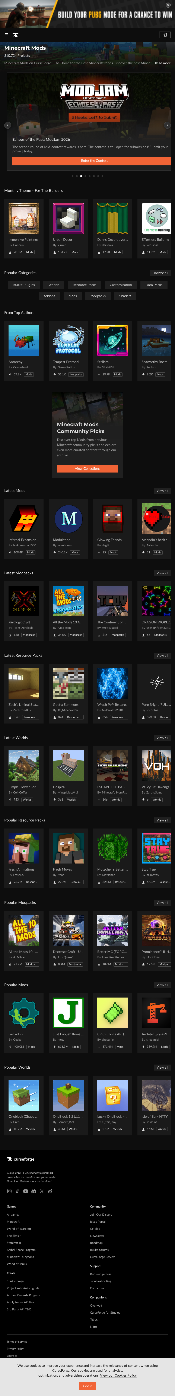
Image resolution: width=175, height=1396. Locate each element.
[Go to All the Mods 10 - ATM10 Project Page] (24, 941)
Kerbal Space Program (21, 1250)
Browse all (160, 273)
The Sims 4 (14, 1235)
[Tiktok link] (17, 1191)
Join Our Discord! (101, 1214)
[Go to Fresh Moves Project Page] (68, 858)
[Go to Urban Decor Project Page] (68, 228)
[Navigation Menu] (6, 35)
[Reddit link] (49, 1191)
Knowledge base (100, 1274)
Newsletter (97, 1235)
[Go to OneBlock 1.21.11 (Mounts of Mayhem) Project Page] (68, 1105)
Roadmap (96, 1242)
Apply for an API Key (20, 1302)
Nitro (93, 1326)
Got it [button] (87, 1386)
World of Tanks (17, 1264)
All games (13, 1214)
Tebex (94, 1319)
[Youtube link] (25, 1191)
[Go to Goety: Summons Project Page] (68, 694)
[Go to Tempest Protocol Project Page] (68, 351)
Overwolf (96, 1305)
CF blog (95, 1228)
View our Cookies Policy (118, 1375)
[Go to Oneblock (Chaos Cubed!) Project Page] (24, 1105)
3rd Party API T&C (19, 1309)
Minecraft (13, 1221)
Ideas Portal (97, 1221)
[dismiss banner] (168, 5)
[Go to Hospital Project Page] (68, 776)
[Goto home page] (15, 34)
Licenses (12, 1356)
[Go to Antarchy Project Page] (24, 351)
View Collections (87, 468)
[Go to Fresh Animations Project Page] (24, 858)
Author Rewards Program (23, 1295)
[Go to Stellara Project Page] (112, 351)
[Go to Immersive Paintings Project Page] (24, 228)
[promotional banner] (87, 14)
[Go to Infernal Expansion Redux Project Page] (24, 529)
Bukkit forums (99, 1250)
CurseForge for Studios (105, 1312)
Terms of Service (17, 1342)
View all (162, 491)
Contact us (97, 1288)
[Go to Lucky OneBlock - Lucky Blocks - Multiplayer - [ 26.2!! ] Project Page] (112, 1105)
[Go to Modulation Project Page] (68, 529)
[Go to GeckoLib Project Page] (24, 1023)
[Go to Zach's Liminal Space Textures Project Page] (24, 694)
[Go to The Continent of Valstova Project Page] (112, 611)
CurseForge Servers (102, 1257)
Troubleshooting (100, 1281)
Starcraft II (14, 1242)
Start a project (16, 1281)
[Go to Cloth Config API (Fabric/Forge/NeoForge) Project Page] (112, 1023)
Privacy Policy (15, 1349)
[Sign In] (165, 35)
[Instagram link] (9, 1191)
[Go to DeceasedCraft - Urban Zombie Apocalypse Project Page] (68, 941)
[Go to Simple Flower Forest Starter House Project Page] (24, 776)
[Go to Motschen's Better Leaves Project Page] (112, 858)
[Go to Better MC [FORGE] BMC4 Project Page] (112, 941)
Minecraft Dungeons (20, 1257)
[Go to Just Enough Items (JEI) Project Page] (68, 1023)
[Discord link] (33, 1191)
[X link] (41, 1191)
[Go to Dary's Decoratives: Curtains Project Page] (112, 228)
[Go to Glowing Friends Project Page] (112, 529)
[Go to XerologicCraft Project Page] (24, 611)
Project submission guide (23, 1288)
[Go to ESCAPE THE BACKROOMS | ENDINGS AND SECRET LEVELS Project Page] (112, 776)
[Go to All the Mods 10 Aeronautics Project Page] (68, 611)
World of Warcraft (19, 1228)
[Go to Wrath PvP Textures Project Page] (112, 694)
